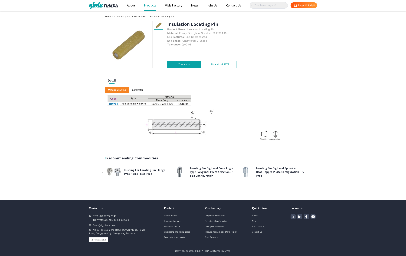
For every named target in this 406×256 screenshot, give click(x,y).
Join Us (212, 5)
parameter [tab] (137, 89)
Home (108, 16)
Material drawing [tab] (117, 89)
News (195, 5)
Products (150, 5)
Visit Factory (173, 5)
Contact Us (233, 5)
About (131, 5)
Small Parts (139, 16)
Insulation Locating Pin (161, 16)
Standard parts (122, 16)
